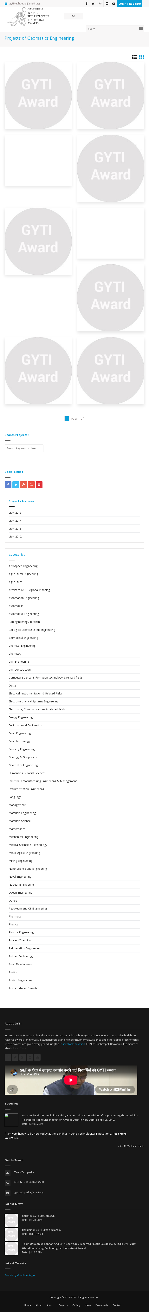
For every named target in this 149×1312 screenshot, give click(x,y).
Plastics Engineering (21, 932)
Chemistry (15, 653)
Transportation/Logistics (24, 988)
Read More (19, 1048)
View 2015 (15, 512)
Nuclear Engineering (21, 884)
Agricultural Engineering (23, 574)
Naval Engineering (20, 876)
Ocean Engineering (20, 892)
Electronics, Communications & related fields (37, 709)
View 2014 (15, 520)
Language (15, 797)
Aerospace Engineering (23, 566)
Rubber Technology (21, 956)
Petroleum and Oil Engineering (28, 908)
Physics (13, 924)
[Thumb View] (141, 58)
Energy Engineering (21, 717)
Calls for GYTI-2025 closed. (38, 1216)
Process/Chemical (20, 940)
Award (50, 1305)
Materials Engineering (22, 813)
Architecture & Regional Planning (29, 590)
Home (27, 1305)
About (39, 1305)
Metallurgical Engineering (24, 853)
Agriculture (15, 582)
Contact (117, 1305)
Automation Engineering (24, 598)
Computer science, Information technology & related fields (45, 677)
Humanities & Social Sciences (27, 773)
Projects (63, 1305)
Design (13, 685)
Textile (13, 972)
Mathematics (17, 829)
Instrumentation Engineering (26, 789)
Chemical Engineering (22, 645)
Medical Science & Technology (28, 845)
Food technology (19, 741)
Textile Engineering (20, 980)
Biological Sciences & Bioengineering (32, 630)
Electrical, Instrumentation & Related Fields (36, 693)
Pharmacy (15, 916)
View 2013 (15, 528)
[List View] (134, 58)
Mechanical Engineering (23, 837)
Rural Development (21, 964)
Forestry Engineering (22, 749)
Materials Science (20, 821)
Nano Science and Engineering (28, 868)
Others (13, 900)
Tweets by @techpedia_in (20, 1275)
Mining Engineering (20, 860)
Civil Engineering (19, 661)
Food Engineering (20, 733)
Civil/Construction (20, 669)
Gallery (76, 1305)
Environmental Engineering (25, 725)
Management (17, 805)
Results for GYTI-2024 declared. (41, 1230)
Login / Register (130, 3)
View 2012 (15, 536)
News (88, 1305)
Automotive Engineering (24, 614)
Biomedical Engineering (23, 637)
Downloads (101, 1305)
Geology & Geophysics (23, 757)
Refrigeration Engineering (24, 948)
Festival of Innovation (72, 1044)
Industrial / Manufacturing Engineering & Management (43, 781)
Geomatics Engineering (23, 765)
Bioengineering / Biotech (24, 622)
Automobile (16, 606)
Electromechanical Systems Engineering (33, 701)
